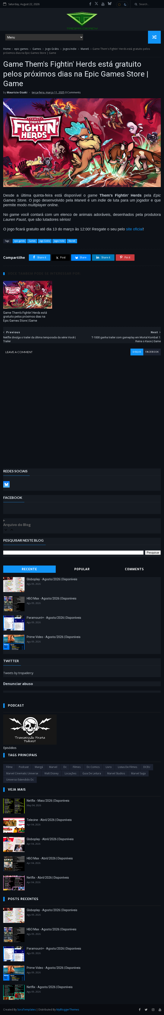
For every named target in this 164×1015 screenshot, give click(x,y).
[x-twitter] (96, 4)
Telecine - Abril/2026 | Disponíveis (49, 820)
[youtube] (103, 4)
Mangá (39, 767)
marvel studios (116, 773)
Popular (82, 569)
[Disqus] (82, 408)
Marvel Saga (138, 773)
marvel (53, 767)
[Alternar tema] (122, 4)
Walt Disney (51, 773)
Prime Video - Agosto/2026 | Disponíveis (54, 637)
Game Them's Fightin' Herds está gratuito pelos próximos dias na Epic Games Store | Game (25, 317)
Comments (134, 569)
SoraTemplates (26, 1009)
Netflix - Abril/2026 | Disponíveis (48, 877)
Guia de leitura (91, 773)
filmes (77, 767)
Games (36, 49)
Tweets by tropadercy (18, 673)
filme (9, 767)
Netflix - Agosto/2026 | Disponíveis (50, 987)
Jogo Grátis (52, 49)
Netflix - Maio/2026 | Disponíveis (48, 800)
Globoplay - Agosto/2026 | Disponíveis (52, 579)
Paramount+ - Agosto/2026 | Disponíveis (54, 617)
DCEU (146, 767)
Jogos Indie (69, 49)
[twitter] (146, 1010)
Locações (70, 773)
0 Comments (73, 92)
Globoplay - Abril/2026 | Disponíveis (50, 839)
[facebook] (90, 4)
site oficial (134, 229)
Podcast (24, 767)
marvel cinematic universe (22, 773)
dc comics (93, 767)
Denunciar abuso (18, 683)
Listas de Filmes (127, 767)
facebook (152, 352)
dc (65, 767)
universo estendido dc (20, 779)
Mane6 (85, 49)
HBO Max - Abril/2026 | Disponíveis (50, 858)
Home (7, 49)
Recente (29, 569)
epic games (21, 49)
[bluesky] (109, 4)
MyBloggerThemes (67, 1009)
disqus (137, 352)
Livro (109, 767)
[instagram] (153, 1010)
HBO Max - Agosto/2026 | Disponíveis (51, 598)
